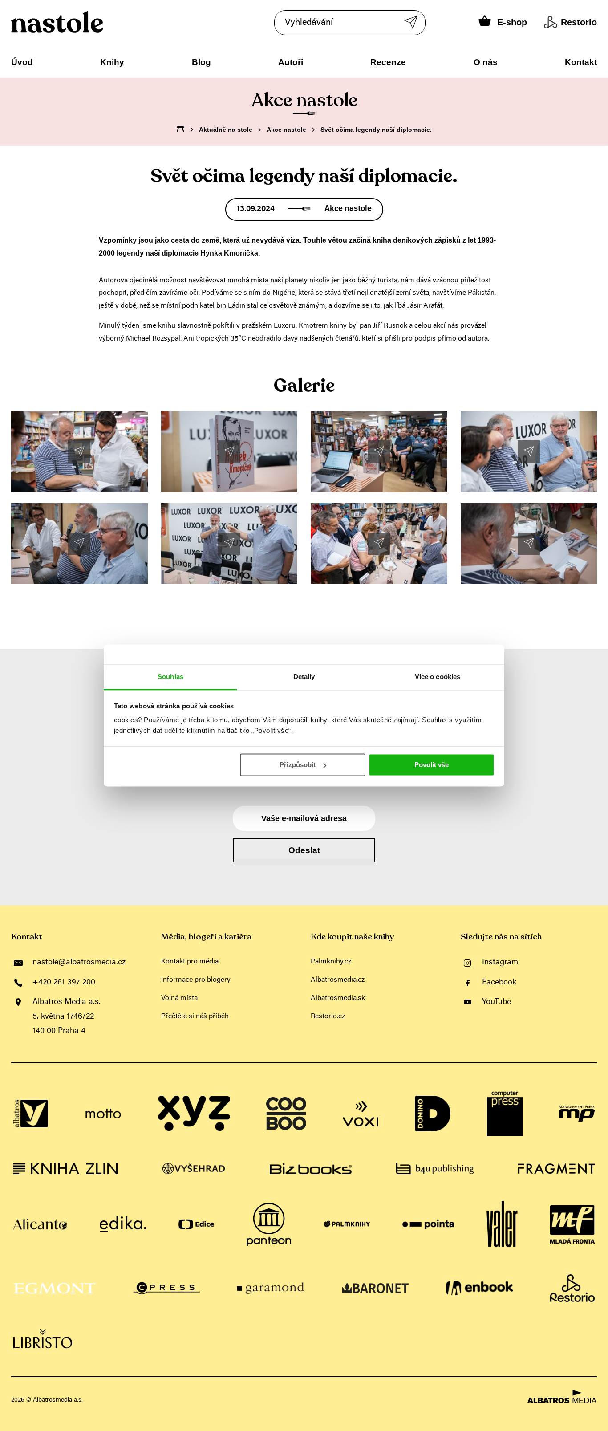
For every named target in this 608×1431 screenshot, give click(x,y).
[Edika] (122, 1224)
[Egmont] (54, 1288)
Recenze (388, 62)
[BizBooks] (310, 1168)
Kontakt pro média (190, 961)
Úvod (22, 62)
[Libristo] (42, 1338)
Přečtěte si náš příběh (195, 1016)
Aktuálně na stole (225, 129)
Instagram (500, 963)
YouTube (496, 1002)
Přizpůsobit (298, 764)
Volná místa (179, 998)
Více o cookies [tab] (437, 676)
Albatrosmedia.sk (338, 998)
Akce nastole (286, 129)
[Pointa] (428, 1224)
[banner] (84, 22)
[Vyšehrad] (194, 1168)
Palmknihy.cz (331, 961)
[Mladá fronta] (572, 1224)
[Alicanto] (40, 1224)
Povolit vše (431, 764)
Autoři (290, 62)
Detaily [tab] (304, 676)
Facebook (499, 983)
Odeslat (304, 850)
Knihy (112, 62)
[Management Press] (577, 1113)
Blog (201, 62)
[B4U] (435, 1168)
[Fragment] (556, 1168)
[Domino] (432, 1113)
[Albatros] (31, 1113)
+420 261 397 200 (63, 983)
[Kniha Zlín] (65, 1168)
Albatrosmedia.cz (338, 980)
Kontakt (581, 62)
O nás (486, 62)
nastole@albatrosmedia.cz (79, 963)
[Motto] (103, 1113)
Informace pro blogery (196, 980)
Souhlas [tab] (170, 676)
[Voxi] (360, 1113)
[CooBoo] (286, 1113)
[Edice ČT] (196, 1224)
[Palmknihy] (346, 1224)
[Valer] (502, 1224)
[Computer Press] (505, 1113)
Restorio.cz (328, 1016)
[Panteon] (268, 1224)
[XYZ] (193, 1113)
